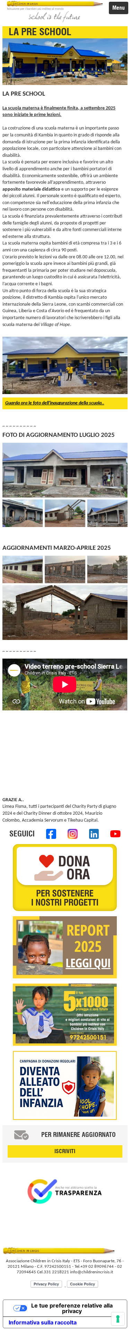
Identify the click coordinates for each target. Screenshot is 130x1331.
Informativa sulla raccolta (43, 1322)
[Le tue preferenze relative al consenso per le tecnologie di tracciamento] (117, 1318)
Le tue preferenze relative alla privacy (72, 1308)
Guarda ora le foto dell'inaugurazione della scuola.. (54, 403)
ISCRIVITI (64, 1151)
